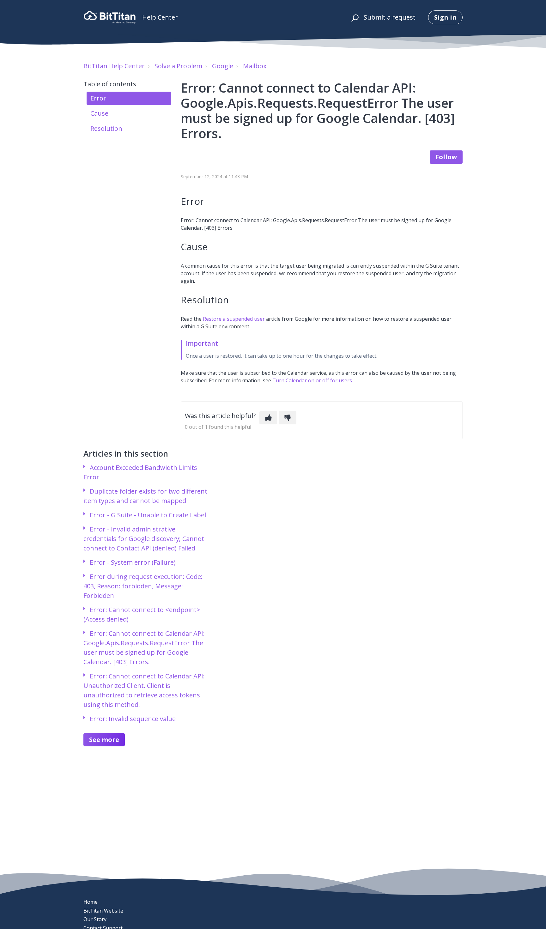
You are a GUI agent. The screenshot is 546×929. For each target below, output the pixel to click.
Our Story (94, 919)
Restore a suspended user (234, 318)
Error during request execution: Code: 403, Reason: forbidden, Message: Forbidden (143, 586)
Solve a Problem (178, 66)
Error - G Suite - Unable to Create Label (148, 515)
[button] (354, 17)
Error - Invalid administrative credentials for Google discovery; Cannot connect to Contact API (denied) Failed (143, 538)
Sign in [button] (445, 17)
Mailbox (254, 66)
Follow (446, 157)
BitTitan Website (103, 910)
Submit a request (390, 17)
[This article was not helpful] (287, 417)
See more (104, 739)
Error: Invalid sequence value (133, 718)
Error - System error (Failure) (133, 562)
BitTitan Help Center (114, 66)
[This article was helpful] (268, 417)
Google (222, 66)
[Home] (109, 17)
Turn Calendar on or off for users (312, 380)
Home (90, 901)
